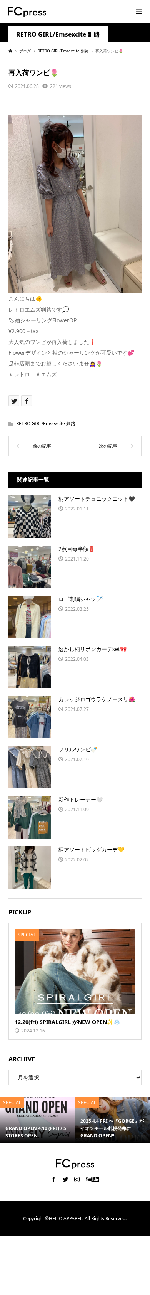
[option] (37, 1120)
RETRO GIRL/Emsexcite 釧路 (58, 34)
